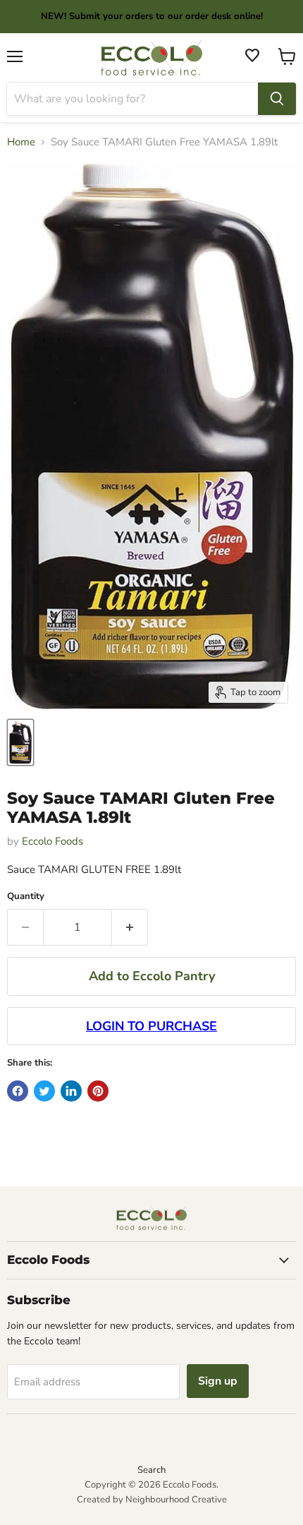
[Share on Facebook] (17, 1091)
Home (21, 142)
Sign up (217, 1381)
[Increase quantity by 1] (130, 927)
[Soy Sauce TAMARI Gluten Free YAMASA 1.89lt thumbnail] (20, 742)
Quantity (25, 896)
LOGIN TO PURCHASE (151, 1026)
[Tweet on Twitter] (44, 1091)
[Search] (277, 99)
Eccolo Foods (52, 841)
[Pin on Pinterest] (98, 1091)
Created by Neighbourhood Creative (152, 1499)
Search (151, 1470)
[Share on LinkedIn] (71, 1091)
